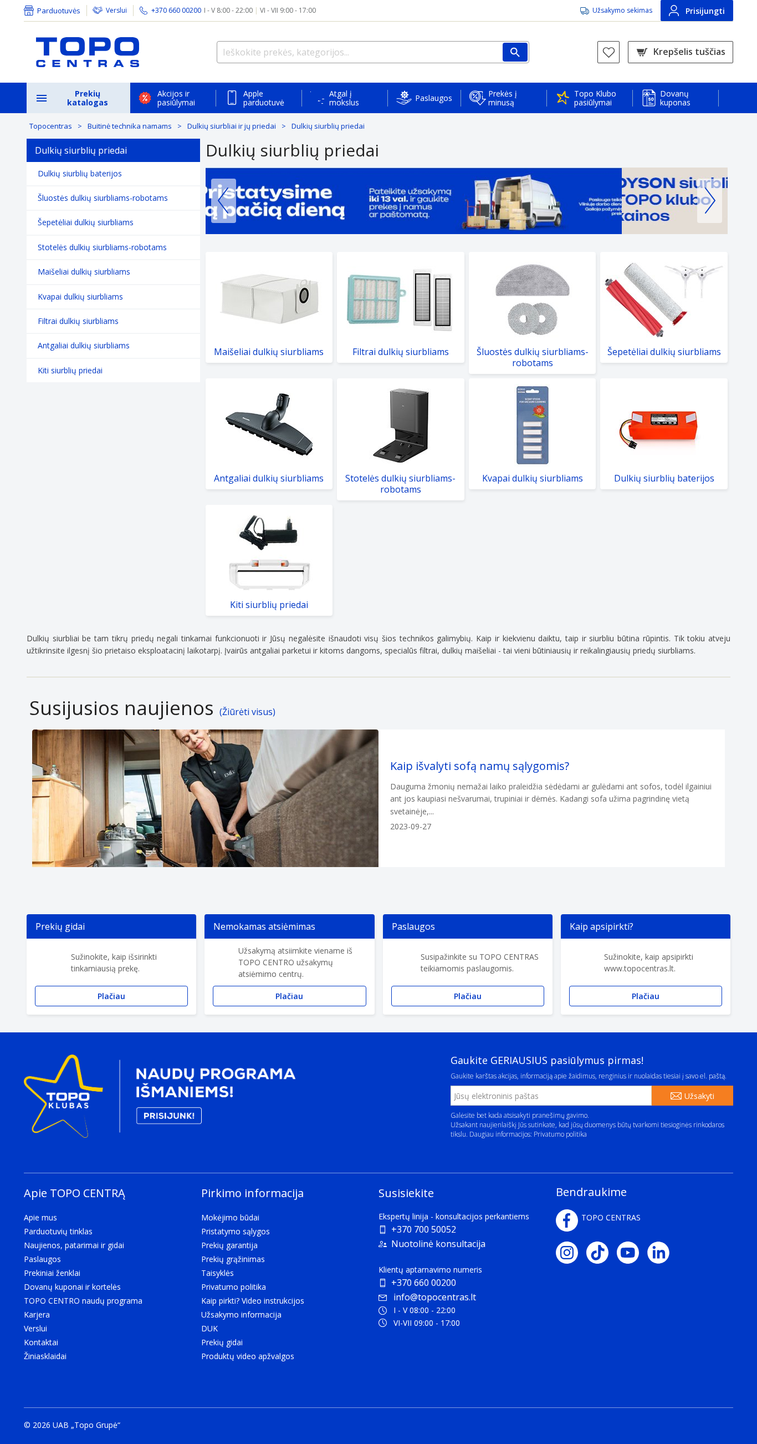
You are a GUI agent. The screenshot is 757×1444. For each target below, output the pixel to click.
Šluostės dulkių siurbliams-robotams (103, 197)
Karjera (37, 1314)
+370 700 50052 (423, 1229)
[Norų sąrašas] (608, 52)
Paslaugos (433, 98)
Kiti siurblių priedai (70, 370)
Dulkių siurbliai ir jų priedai (231, 126)
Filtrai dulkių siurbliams (78, 321)
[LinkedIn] (662, 1253)
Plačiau (111, 996)
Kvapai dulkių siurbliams (80, 296)
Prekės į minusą (502, 98)
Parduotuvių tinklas (58, 1231)
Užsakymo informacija (241, 1314)
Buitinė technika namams (130, 126)
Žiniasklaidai (45, 1356)
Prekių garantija (229, 1245)
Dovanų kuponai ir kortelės (72, 1287)
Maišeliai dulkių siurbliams (84, 271)
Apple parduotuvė (263, 98)
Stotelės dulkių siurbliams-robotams (102, 247)
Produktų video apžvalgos (247, 1356)
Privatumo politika (560, 1134)
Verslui (116, 10)
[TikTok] (601, 1253)
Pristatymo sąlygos (235, 1231)
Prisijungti (705, 11)
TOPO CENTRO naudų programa (83, 1300)
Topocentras (50, 126)
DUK (209, 1328)
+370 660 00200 (423, 1282)
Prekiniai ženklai (52, 1273)
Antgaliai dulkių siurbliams (84, 345)
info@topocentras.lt (434, 1297)
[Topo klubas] (159, 1101)
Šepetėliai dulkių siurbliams (86, 222)
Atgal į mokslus (344, 98)
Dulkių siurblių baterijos (80, 173)
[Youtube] (632, 1253)
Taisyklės (217, 1273)
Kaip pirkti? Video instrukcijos (252, 1300)
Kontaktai (41, 1342)
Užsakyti (699, 1096)
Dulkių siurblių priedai (328, 126)
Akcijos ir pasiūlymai (176, 98)
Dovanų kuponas (675, 98)
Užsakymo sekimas (622, 10)
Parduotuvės (58, 11)
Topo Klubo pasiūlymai (595, 98)
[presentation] (223, 201)
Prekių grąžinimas (233, 1259)
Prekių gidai (222, 1342)
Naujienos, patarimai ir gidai (74, 1245)
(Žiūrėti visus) (247, 712)
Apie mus (40, 1217)
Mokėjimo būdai (230, 1217)
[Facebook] (567, 1220)
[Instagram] (571, 1253)
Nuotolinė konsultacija (438, 1244)
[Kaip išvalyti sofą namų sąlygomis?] (378, 798)
